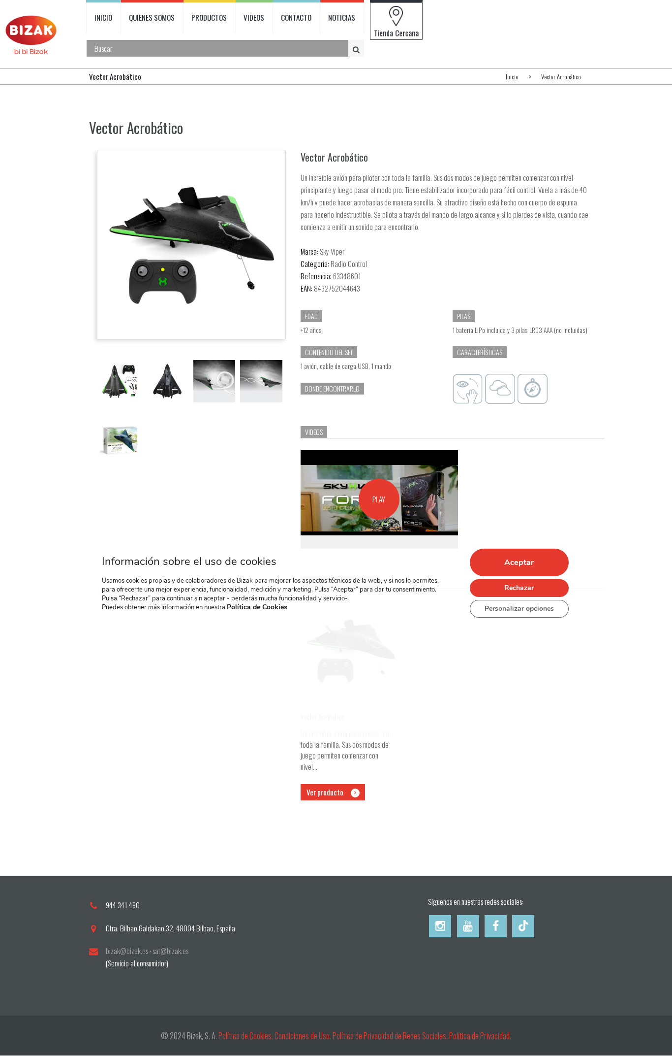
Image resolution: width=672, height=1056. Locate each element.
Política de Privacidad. (480, 1036)
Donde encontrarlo (332, 388)
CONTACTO (296, 17)
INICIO (103, 17)
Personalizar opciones (518, 608)
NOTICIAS (341, 17)
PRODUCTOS (209, 17)
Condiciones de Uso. (304, 1036)
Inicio (512, 76)
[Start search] (357, 48)
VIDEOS (254, 17)
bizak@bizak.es (127, 950)
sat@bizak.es (170, 950)
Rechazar (519, 588)
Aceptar (519, 562)
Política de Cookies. (246, 1036)
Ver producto (324, 792)
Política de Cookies (257, 607)
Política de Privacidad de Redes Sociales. (391, 1036)
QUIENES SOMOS (152, 17)
